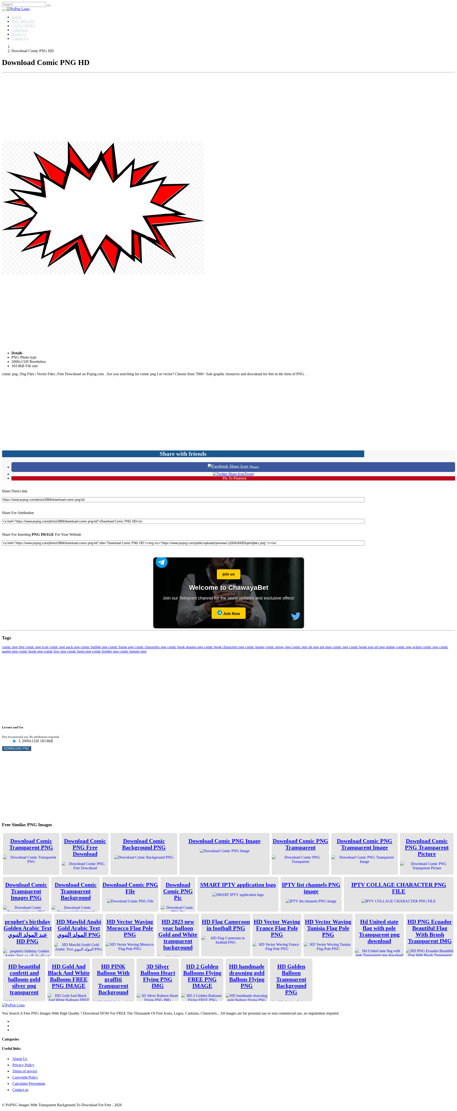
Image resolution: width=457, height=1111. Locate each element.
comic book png (31, 651)
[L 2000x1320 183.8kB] (13, 741)
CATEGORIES (23, 26)
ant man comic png (334, 647)
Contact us (20, 1090)
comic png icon (37, 647)
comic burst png (79, 651)
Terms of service (24, 1071)
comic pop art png (306, 647)
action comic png (425, 647)
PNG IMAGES (23, 21)
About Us (18, 34)
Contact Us (19, 38)
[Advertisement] (228, 108)
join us (229, 574)
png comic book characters (217, 647)
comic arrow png (278, 647)
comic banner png (132, 651)
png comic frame (115, 647)
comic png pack (61, 647)
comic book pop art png (367, 647)
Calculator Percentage (28, 1083)
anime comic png (399, 647)
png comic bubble (88, 647)
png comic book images (179, 647)
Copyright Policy (25, 1077)
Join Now (231, 614)
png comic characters (144, 647)
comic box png (55, 651)
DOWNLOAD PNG (16, 748)
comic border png (105, 651)
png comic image (251, 647)
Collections (19, 30)
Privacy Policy (23, 1065)
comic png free (13, 647)
